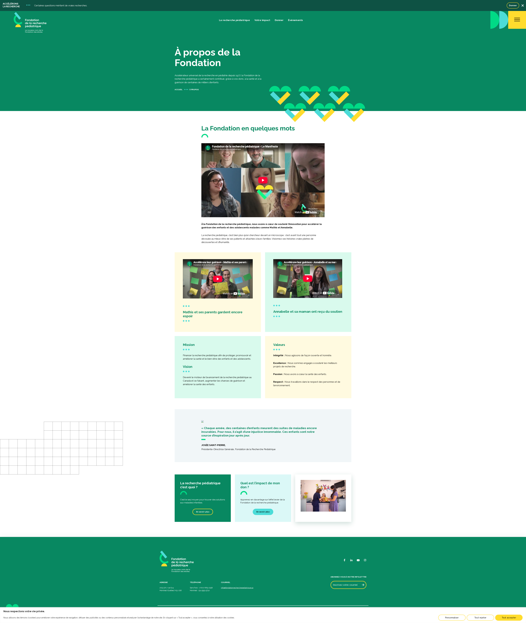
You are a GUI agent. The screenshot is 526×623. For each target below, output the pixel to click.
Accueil (178, 90)
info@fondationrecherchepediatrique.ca (237, 588)
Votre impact (262, 20)
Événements (295, 20)
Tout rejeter (480, 618)
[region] (263, 615)
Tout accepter (509, 618)
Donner (513, 5)
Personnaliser (452, 618)
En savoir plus (202, 512)
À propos (194, 90)
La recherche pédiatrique (234, 20)
